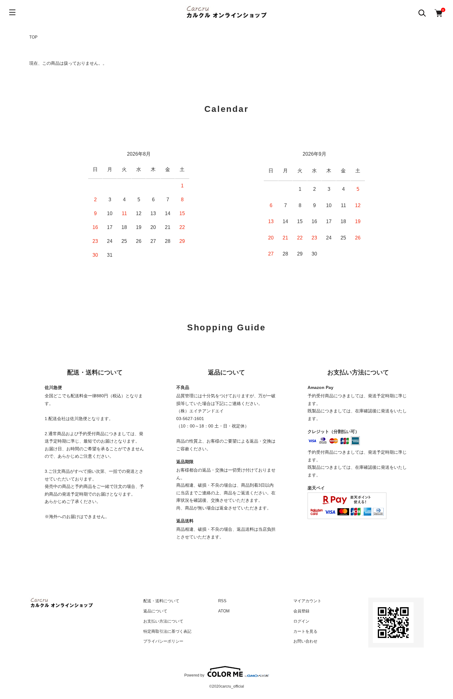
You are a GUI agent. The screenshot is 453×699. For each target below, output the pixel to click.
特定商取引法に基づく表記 (167, 631)
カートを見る (305, 631)
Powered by (194, 675)
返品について (155, 611)
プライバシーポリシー (163, 641)
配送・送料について (161, 601)
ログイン (301, 621)
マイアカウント (307, 601)
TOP (33, 37)
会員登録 (301, 611)
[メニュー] (12, 12)
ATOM (224, 611)
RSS (222, 601)
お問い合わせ (305, 641)
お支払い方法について (163, 621)
